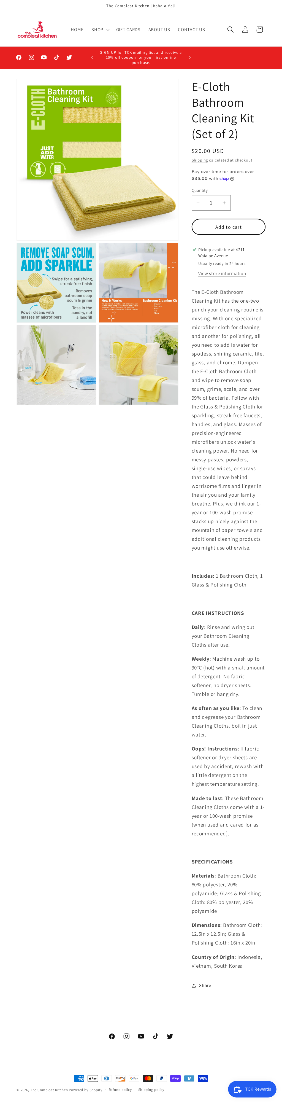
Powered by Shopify (85, 1090)
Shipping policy (151, 1089)
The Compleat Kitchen (49, 1090)
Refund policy (120, 1089)
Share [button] (205, 985)
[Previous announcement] (92, 57)
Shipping (200, 160)
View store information (222, 273)
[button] (100, 29)
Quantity (200, 190)
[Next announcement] (190, 57)
